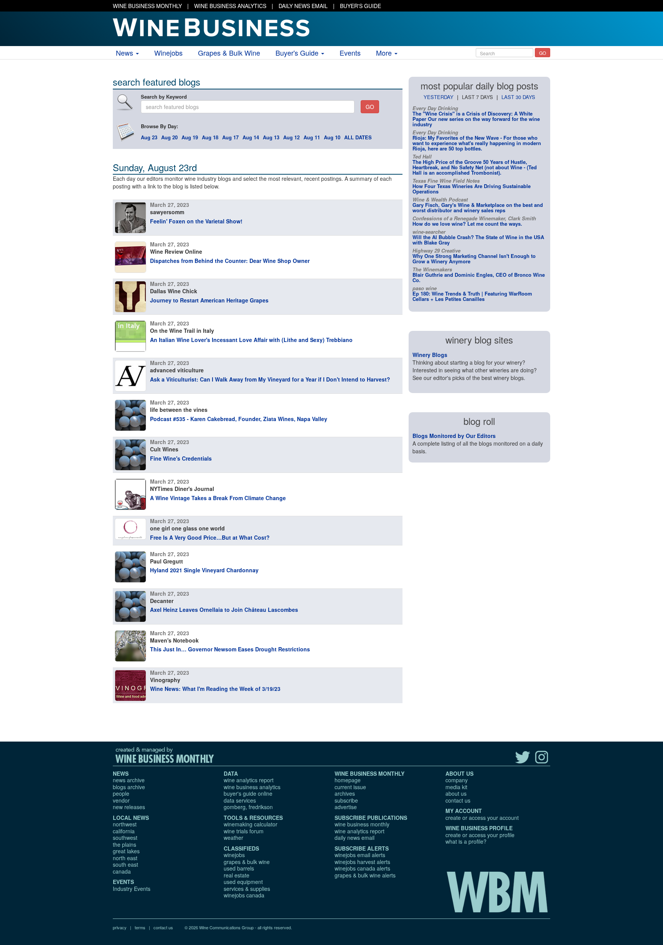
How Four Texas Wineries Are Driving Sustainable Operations (471, 188)
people (121, 793)
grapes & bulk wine (247, 862)
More (385, 53)
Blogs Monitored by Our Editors (454, 435)
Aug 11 (311, 137)
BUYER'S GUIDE (360, 6)
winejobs (234, 855)
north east (125, 858)
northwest (125, 824)
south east (125, 864)
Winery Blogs (429, 355)
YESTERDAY (439, 97)
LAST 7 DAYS (477, 97)
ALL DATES (358, 137)
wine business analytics (252, 787)
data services (240, 800)
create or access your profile (480, 835)
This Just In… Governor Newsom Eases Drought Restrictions (230, 649)
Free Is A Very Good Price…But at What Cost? (210, 537)
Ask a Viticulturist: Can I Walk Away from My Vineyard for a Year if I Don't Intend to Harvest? (270, 379)
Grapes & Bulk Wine (229, 53)
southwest (125, 837)
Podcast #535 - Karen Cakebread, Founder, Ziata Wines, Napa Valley (238, 419)
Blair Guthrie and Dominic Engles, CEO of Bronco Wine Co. (478, 277)
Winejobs (168, 53)
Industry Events (131, 888)
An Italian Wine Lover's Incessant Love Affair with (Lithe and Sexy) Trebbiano (251, 340)
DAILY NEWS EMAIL (303, 6)
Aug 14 (250, 137)
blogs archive (129, 787)
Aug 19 (189, 137)
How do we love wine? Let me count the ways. (467, 223)
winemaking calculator (250, 824)
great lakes (126, 851)
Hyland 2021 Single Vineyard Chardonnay (204, 570)
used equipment (243, 882)
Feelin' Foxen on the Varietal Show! (196, 221)
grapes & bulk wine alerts (365, 875)
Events (350, 53)
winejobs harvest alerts (362, 862)
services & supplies (247, 888)
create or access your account (482, 817)
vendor (121, 800)
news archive (129, 780)
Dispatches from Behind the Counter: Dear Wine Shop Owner (230, 260)
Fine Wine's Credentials (181, 458)
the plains (124, 844)
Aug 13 (271, 137)
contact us (457, 800)
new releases (129, 807)
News (125, 53)
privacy (120, 927)
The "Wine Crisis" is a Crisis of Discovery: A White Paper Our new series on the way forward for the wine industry (476, 119)
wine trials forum (244, 831)
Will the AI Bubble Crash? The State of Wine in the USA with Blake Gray (478, 239)
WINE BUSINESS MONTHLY (147, 6)
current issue (350, 787)
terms (140, 927)
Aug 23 (149, 137)
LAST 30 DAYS (518, 97)
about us (456, 793)
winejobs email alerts (360, 855)
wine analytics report (249, 780)
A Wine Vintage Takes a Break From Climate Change (218, 498)
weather (233, 837)
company (456, 780)
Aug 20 (169, 137)
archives (345, 793)
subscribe (346, 800)
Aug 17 (230, 137)
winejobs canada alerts (362, 868)
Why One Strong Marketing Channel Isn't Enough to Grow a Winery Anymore (474, 258)
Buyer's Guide (297, 53)
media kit (456, 787)
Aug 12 (291, 137)
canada (122, 871)
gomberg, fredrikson (248, 807)
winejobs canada (244, 895)
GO (542, 53)
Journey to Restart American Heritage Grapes (209, 300)
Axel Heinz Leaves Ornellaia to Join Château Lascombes (224, 609)
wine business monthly (362, 824)
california (124, 831)
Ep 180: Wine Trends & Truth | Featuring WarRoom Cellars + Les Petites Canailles (472, 296)
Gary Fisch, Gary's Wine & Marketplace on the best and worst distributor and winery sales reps (477, 207)
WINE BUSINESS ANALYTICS (230, 6)
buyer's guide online (248, 793)
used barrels (239, 868)
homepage (348, 780)
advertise (346, 807)
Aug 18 (210, 137)
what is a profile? (466, 841)
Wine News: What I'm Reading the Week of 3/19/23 (215, 688)
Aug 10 (332, 137)
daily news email (354, 837)
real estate (236, 875)
